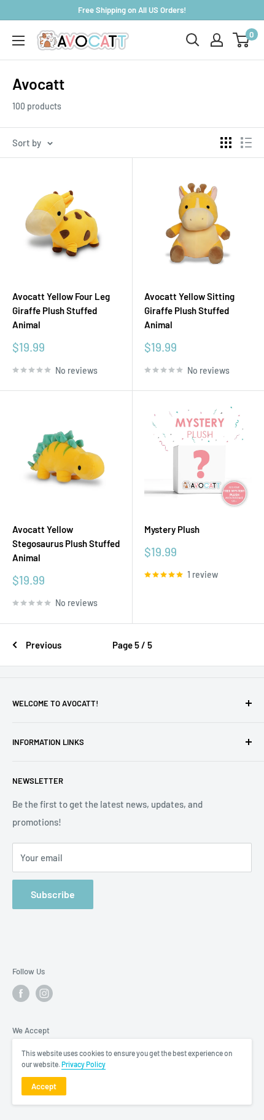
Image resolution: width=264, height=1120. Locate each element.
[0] (241, 40)
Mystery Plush (172, 529)
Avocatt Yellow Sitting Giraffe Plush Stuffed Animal (189, 311)
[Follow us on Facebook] (20, 993)
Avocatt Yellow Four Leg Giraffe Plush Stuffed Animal (61, 311)
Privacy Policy (83, 1064)
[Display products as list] (246, 142)
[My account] (217, 40)
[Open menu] (18, 40)
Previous (43, 644)
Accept (43, 1086)
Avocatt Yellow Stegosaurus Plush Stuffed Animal (66, 544)
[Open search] (193, 40)
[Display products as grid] (225, 142)
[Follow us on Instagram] (44, 993)
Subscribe (53, 894)
